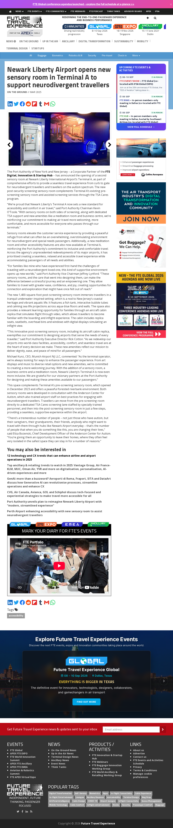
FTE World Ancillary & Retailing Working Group (107, 773)
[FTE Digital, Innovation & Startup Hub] (141, 203)
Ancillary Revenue (95, 797)
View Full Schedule (139, 127)
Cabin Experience (143, 793)
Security (92, 55)
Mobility (142, 41)
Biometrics (57, 55)
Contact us (139, 756)
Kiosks (116, 805)
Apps (105, 793)
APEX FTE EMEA (19, 767)
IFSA (157, 11)
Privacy (137, 767)
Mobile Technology (58, 805)
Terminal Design (17, 48)
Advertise (139, 753)
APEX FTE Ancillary (21, 763)
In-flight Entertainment (61, 797)
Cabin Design (78, 801)
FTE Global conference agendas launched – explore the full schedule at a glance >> (83, 4)
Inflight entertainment (98, 805)
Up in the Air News (62, 753)
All (31, 55)
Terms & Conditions (145, 770)
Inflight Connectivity (128, 801)
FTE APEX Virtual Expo (23, 777)
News (19, 11)
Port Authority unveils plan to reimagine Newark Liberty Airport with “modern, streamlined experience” (54, 503)
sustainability (113, 797)
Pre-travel (107, 55)
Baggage (42, 55)
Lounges (80, 797)
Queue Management (151, 801)
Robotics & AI (75, 55)
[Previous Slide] (9, 681)
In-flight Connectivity (121, 793)
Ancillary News (60, 760)
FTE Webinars (78, 11)
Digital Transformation (94, 41)
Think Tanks (113, 11)
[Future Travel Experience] (25, 27)
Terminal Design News (64, 756)
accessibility (16, 615)
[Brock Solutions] (141, 247)
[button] (147, 18)
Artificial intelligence (59, 801)
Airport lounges (107, 801)
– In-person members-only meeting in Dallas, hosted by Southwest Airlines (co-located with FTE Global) (140, 119)
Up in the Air (50, 41)
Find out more (86, 701)
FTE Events (34, 11)
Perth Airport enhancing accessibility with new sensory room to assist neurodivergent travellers (54, 513)
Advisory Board (133, 11)
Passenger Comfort (142, 805)
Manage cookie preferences (142, 775)
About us (138, 750)
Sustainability (123, 41)
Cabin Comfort (77, 805)
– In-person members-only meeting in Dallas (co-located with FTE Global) (140, 103)
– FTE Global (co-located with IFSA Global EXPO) (139, 82)
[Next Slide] (164, 681)
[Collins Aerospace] (141, 159)
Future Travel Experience (98, 823)
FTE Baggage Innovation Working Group (107, 767)
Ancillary (68, 41)
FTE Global (16, 750)
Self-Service (80, 793)
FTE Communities (55, 11)
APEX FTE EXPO (19, 753)
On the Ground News (63, 750)
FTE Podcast (96, 11)
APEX (148, 11)
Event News (58, 763)
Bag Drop (146, 797)
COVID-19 (92, 801)
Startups (37, 48)
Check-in (122, 55)
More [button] (135, 55)
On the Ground (29, 41)
